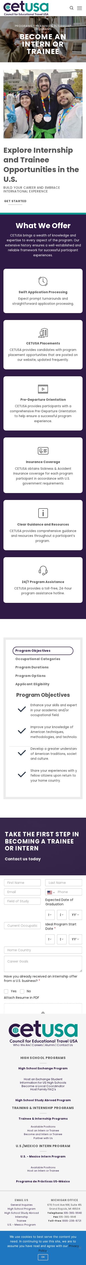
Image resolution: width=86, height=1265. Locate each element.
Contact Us (64, 1045)
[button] (71, 7)
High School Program (22, 1209)
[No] (80, 1249)
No (29, 991)
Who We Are (21, 1045)
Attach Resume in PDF (21, 998)
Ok (43, 1257)
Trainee (21, 1221)
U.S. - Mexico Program (21, 1224)
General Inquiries (22, 1205)
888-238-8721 (71, 1221)
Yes (14, 991)
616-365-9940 (73, 1213)
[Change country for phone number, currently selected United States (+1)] (50, 892)
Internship (21, 1217)
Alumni (50, 1045)
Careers (37, 1045)
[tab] (43, 651)
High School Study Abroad (21, 1213)
